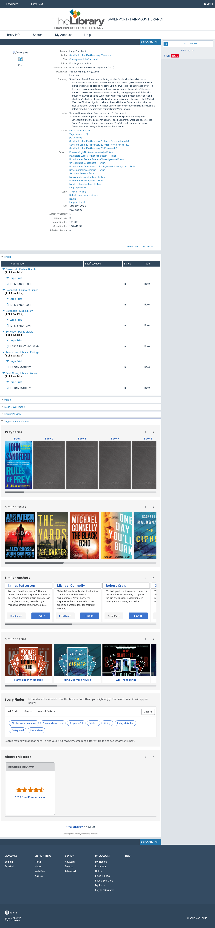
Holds (98, 871)
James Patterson (21, 585)
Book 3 (82, 438)
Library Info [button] (13, 35)
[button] (148, 712)
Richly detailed (125, 723)
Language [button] (11, 855)
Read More (16, 616)
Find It (7, 256)
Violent (93, 723)
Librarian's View (12, 414)
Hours (38, 866)
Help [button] (88, 35)
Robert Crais (116, 585)
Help (128, 855)
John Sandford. (83, 59)
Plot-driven (36, 730)
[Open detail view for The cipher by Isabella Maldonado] (150, 535)
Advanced (70, 871)
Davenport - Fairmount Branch (136, 19)
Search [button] (38, 35)
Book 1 (18, 438)
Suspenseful (76, 723)
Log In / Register (104, 890)
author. (90, 55)
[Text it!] (7, 284)
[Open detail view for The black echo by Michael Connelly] (84, 535)
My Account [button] (64, 35)
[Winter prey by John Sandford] (148, 465)
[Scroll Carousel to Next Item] (153, 432)
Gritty (107, 723)
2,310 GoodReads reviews (30, 797)
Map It (7, 399)
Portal (38, 861)
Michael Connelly (71, 585)
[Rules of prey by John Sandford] (18, 465)
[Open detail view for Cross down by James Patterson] (20, 535)
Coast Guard (87, 163)
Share (167, 55)
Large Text (37, 4)
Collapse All (149, 246)
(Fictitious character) (91, 152)
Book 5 (148, 438)
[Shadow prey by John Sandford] (49, 465)
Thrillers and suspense (23, 723)
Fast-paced (17, 730)
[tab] (13, 711)
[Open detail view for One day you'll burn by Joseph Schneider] (116, 535)
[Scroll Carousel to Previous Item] (145, 432)
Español (9, 866)
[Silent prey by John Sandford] (115, 465)
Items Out (100, 866)
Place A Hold (190, 44)
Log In (210, 4)
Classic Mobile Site (197, 918)
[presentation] (18, 465)
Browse (69, 866)
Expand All (132, 246)
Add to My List (187, 50)
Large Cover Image (14, 406)
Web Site (40, 871)
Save (176, 56)
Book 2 (49, 438)
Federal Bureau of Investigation (96, 159)
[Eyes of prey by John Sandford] (82, 465)
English (9, 861)
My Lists (100, 885)
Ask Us (39, 875)
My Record (101, 861)
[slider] (80, 492)
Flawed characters (53, 723)
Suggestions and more (16, 421)
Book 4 (115, 438)
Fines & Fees (102, 875)
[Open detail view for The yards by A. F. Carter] (52, 535)
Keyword (70, 861)
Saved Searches (104, 880)
